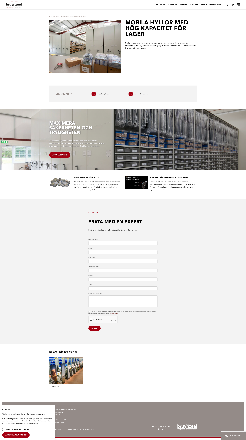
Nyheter (183, 4)
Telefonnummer (93, 266)
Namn (91, 248)
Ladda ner (193, 4)
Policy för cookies (72, 429)
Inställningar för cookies (17, 429)
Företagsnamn (94, 239)
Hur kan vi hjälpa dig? (96, 293)
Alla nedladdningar (141, 94)
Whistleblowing (88, 429)
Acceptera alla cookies (16, 435)
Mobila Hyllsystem (104, 94)
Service (203, 4)
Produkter (160, 4)
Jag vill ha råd (59, 155)
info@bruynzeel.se (58, 422)
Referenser (172, 4)
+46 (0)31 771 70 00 (59, 419)
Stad (90, 284)
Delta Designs (215, 4)
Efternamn (92, 257)
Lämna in (94, 328)
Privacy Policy (114, 313)
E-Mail (91, 275)
